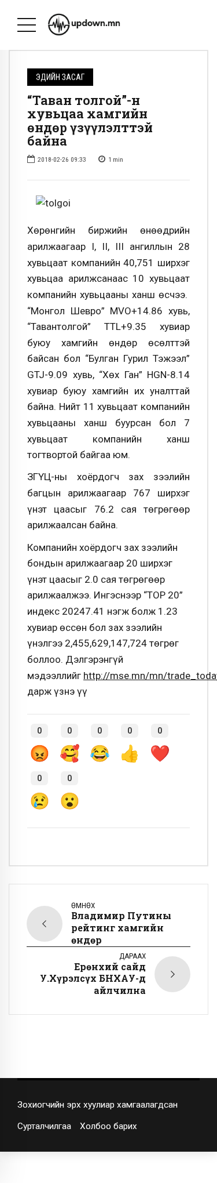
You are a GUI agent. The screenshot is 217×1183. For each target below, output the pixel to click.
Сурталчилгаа (44, 1126)
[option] (108, 203)
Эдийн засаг (60, 77)
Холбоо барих (108, 1126)
